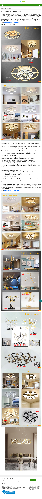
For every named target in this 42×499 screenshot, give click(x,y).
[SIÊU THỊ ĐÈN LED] (2, 5)
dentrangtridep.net (8, 22)
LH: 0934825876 (15, 22)
